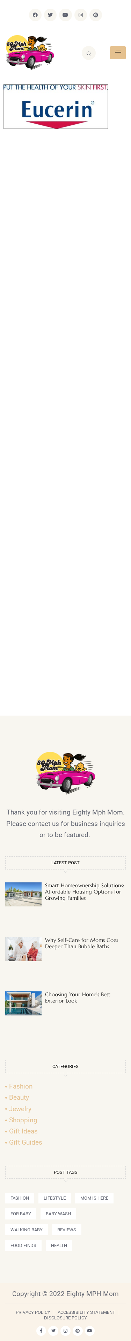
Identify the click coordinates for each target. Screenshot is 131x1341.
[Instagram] (80, 15)
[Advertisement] (65, 425)
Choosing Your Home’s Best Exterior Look (77, 997)
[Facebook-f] (41, 1331)
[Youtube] (65, 15)
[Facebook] (35, 15)
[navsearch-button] (89, 53)
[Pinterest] (95, 15)
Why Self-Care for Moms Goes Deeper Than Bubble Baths (81, 943)
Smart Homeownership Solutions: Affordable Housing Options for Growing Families (84, 891)
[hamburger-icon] (118, 52)
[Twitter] (50, 15)
